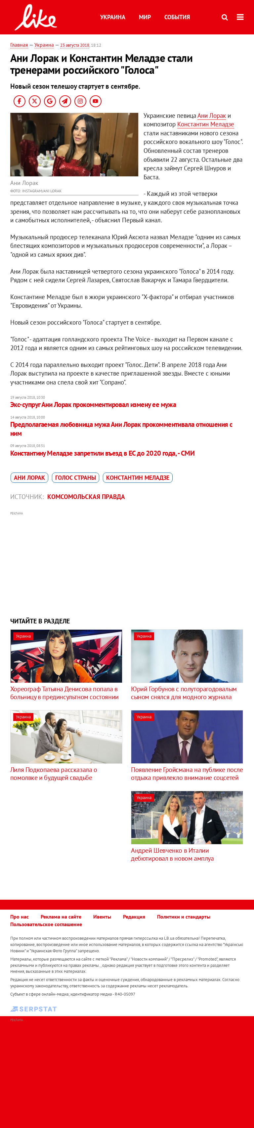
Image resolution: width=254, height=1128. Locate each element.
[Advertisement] (127, 563)
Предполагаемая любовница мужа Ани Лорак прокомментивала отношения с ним (121, 428)
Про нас (19, 916)
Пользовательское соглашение (46, 924)
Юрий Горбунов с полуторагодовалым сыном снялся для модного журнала (184, 693)
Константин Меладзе (205, 124)
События (177, 17)
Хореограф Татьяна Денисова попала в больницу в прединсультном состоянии (64, 693)
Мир (145, 17)
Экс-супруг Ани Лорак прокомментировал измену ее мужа (93, 404)
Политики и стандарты (183, 916)
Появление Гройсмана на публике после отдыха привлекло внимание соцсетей (187, 773)
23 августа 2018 (74, 45)
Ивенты (102, 916)
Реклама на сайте (61, 916)
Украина (112, 17)
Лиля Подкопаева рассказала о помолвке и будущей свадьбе (53, 773)
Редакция (134, 916)
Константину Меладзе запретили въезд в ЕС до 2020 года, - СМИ (102, 453)
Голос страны (75, 477)
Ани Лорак (211, 115)
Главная (19, 44)
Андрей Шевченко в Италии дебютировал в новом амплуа (172, 854)
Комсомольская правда (86, 497)
